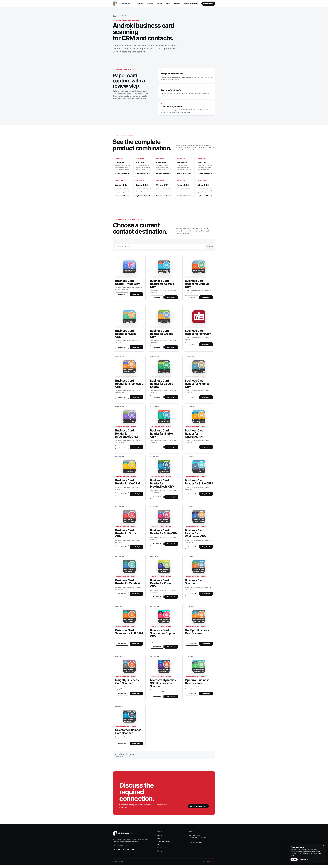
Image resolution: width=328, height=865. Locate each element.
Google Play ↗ (136, 294)
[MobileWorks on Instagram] (128, 849)
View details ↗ (122, 294)
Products (140, 3)
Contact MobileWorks (191, 3)
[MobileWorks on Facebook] (119, 849)
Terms (159, 851)
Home (114, 15)
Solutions (150, 3)
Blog (158, 838)
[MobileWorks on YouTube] (133, 849)
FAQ (158, 845)
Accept (294, 859)
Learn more (303, 859)
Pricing (168, 3)
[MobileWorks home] (122, 3)
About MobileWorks (164, 841)
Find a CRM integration (123, 242)
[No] (323, 846)
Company (177, 3)
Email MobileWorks (195, 842)
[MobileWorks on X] (115, 849)
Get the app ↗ (208, 3)
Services (159, 3)
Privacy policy (162, 848)
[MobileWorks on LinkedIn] (124, 849)
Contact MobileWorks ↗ (198, 806)
